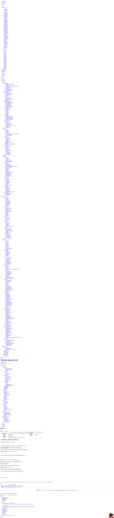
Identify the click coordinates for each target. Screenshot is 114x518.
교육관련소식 (8, 264)
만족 (6, 495)
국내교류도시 (8, 234)
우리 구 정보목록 (8, 167)
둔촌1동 (5, 55)
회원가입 (3, 74)
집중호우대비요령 (8, 302)
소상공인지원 (8, 329)
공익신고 (7, 121)
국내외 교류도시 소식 (9, 238)
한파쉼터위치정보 (8, 304)
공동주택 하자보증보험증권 (10, 318)
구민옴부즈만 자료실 (9, 119)
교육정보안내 (8, 259)
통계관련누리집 (8, 232)
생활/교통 (5, 279)
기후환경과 (5, 17)
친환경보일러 (8, 275)
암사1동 (5, 63)
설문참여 (7, 141)
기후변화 (7, 267)
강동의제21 (7, 266)
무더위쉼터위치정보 (9, 303)
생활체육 (7, 254)
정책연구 (7, 169)
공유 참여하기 (8, 146)
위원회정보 (7, 170)
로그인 (3, 73)
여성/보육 (7, 244)
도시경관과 (5, 19)
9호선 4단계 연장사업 (9, 290)
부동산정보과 (6, 27)
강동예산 (5, 177)
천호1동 (5, 66)
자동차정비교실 (8, 289)
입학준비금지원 (8, 261)
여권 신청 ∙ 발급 (8, 94)
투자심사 (7, 184)
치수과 (5, 45)
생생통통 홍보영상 (9, 208)
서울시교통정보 (8, 281)
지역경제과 (5, 43)
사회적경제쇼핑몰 (8, 335)
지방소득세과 (6, 42)
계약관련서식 (8, 190)
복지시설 (7, 224)
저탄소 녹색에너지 (9, 273)
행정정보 (3, 156)
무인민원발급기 (8, 104)
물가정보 (7, 336)
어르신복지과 (6, 33)
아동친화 (7, 245)
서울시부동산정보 (8, 287)
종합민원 (3, 82)
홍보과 (5, 48)
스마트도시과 (6, 31)
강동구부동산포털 (8, 286)
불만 (11, 495)
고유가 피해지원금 (9, 161)
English (3, 72)
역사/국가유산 (8, 252)
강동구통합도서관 (8, 263)
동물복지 (7, 338)
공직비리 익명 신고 (9, 123)
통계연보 (7, 231)
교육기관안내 (8, 258)
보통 (8, 495)
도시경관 (7, 324)
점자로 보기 (2, 431)
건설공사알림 (8, 321)
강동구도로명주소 (8, 280)
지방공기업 (7, 183)
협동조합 (7, 333)
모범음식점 (7, 225)
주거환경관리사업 (8, 317)
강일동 (5, 51)
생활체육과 (5, 29)
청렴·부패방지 (8, 127)
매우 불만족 (15, 495)
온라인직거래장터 (8, 236)
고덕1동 (5, 52)
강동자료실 (7, 205)
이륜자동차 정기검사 (9, 99)
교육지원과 (5, 14)
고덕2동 (5, 53)
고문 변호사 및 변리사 (9, 175)
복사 (31, 433)
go (7, 497)
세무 (6, 96)
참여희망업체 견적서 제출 (10, 191)
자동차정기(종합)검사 (9, 98)
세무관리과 (5, 30)
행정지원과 (5, 47)
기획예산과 (5, 16)
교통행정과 (5, 15)
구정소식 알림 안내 (9, 135)
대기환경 (7, 268)
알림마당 (7, 293)
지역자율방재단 (8, 296)
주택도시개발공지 (8, 310)
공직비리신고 (8, 122)
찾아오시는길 (6, 352)
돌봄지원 (7, 249)
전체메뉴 (3, 75)
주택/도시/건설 (6, 309)
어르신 (7, 246)
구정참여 (5, 136)
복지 (4, 240)
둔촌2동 (5, 56)
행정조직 (7, 198)
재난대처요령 (8, 294)
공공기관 (7, 221)
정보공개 (5, 162)
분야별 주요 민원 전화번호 (10, 84)
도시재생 (7, 319)
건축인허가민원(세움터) (9, 105)
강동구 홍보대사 (8, 202)
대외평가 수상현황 (9, 211)
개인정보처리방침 (8, 348)
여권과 (5, 34)
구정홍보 (5, 216)
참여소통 (3, 128)
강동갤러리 (7, 204)
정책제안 (7, 137)
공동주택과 (5, 13)
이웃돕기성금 (8, 152)
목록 (1, 483)
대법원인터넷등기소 (9, 106)
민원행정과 (5, 22)
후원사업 (7, 151)
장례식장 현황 (8, 308)
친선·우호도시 (6, 233)
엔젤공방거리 (8, 334)
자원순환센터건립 (8, 272)
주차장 (7, 291)
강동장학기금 (8, 260)
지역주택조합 (8, 315)
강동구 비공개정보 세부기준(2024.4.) (11, 166)
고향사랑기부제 (8, 154)
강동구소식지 (8, 218)
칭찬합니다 (7, 139)
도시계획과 (5, 20)
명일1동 (5, 57)
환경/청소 (5, 265)
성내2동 (5, 61)
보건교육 (7, 132)
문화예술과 (5, 21)
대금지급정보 (8, 189)
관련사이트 (7, 307)
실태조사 (7, 320)
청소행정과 (5, 44)
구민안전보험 (8, 300)
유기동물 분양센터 (9, 150)
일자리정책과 (6, 35)
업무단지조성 (8, 323)
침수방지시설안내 (8, 301)
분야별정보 (4, 239)
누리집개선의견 (4, 511)
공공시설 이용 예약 (9, 134)
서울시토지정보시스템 (9, 288)
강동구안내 (5, 197)
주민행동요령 (8, 295)
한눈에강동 (4, 71)
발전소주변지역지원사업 (10, 277)
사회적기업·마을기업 (9, 332)
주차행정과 (5, 41)
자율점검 (5, 155)
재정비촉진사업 (8, 316)
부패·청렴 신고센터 (7, 120)
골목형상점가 (8, 331)
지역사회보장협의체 (9, 248)
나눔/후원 (5, 147)
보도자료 (7, 209)
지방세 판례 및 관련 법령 (10, 343)
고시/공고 (7, 212)
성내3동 (5, 62)
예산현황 (7, 178)
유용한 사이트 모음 (9, 344)
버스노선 (7, 282)
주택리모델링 (8, 314)
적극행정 (7, 126)
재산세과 (5, 40)
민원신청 (7, 112)
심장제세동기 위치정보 (9, 226)
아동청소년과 (6, 32)
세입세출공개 (8, 182)
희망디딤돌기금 (8, 153)
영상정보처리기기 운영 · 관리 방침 (11, 349)
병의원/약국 (7, 223)
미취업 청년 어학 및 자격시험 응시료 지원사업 (13, 337)
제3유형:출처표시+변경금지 (63, 490)
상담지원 (7, 114)
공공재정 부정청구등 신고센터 (10, 125)
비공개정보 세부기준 (9, 165)
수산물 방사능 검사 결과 (9, 278)
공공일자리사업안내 (9, 328)
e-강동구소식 (8, 217)
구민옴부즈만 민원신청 (9, 118)
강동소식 (7, 207)
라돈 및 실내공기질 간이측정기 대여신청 (12, 133)
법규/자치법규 (6, 192)
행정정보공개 (8, 163)
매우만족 (2, 495)
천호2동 (5, 67)
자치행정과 (5, 36)
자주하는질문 (6, 100)
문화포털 (3, 70)
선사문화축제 (8, 253)
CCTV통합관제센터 (9, 305)
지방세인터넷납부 (8, 107)
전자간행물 (7, 219)
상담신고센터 (6, 108)
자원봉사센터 (8, 149)
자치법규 (7, 195)
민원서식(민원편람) (7, 91)
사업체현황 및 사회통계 (9, 230)
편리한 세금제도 (8, 345)
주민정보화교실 (8, 262)
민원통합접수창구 (8, 109)
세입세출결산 (8, 181)
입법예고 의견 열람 (9, 142)
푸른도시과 (5, 46)
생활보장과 (5, 28)
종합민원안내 (6, 83)
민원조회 (7, 113)
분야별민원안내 (6, 92)
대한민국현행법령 (8, 193)
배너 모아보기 (8, 90)
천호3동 (5, 68)
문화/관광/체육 (6, 250)
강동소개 (3, 196)
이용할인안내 (8, 237)
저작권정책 (5, 350)
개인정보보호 (6, 347)
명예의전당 (7, 140)
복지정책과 (5, 26)
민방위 (7, 306)
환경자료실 (7, 276)
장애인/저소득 (8, 247)
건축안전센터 (6, 12)
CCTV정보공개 (8, 174)
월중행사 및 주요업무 (9, 160)
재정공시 (7, 180)
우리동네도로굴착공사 (9, 322)
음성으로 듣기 (6, 431)
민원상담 (7, 110)
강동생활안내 (8, 203)
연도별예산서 (8, 179)
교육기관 (7, 222)
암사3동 (5, 65)
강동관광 (7, 251)
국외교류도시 (8, 235)
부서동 (3, 4)
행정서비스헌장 (6, 351)
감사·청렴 (7, 176)
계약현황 (7, 188)
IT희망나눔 (7, 148)
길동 (4, 54)
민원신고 (7, 111)
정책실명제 (7, 168)
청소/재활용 (7, 274)
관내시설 (5, 220)
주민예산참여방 (8, 138)
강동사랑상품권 (8, 330)
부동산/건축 (7, 97)
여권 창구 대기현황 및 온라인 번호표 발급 (12, 86)
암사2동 (5, 64)
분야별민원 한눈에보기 (9, 93)
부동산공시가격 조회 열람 (10, 342)
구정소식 (5, 206)
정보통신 (7, 95)
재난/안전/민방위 (6, 292)
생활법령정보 (8, 194)
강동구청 (3, 1)
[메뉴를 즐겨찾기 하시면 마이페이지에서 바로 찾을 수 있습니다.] (0, 430)
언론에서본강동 (8, 210)
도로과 (5, 18)
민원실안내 (7, 85)
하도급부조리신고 (8, 124)
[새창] (5, 505)
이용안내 (3, 346)
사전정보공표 (8, 164)
